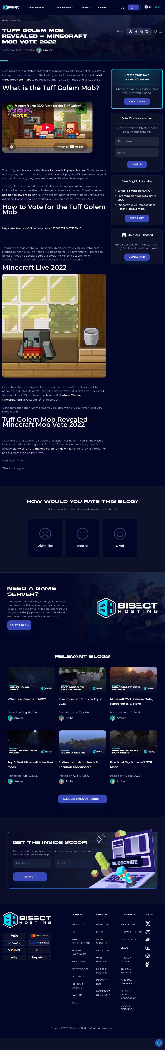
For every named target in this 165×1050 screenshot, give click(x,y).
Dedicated (103, 950)
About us (78, 924)
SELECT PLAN (19, 625)
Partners (78, 976)
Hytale (100, 931)
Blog (5, 20)
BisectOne (78, 961)
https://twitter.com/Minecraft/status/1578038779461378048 (41, 228)
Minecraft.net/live (14, 399)
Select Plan (137, 101)
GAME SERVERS (36, 7)
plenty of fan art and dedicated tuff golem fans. (44, 448)
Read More (137, 218)
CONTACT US (128, 939)
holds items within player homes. (64, 170)
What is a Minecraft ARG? (135, 190)
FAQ (74, 931)
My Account (129, 924)
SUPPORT (102, 7)
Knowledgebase (132, 931)
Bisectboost (80, 969)
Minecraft (103, 924)
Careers (77, 995)
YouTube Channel (70, 395)
